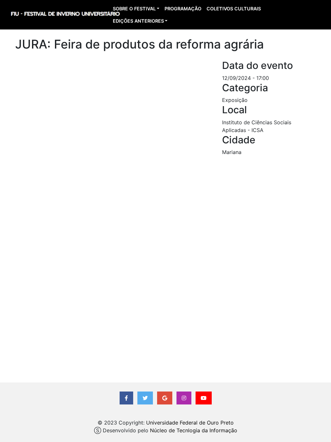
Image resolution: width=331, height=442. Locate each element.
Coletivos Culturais (234, 8)
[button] (126, 398)
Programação (183, 8)
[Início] (65, 15)
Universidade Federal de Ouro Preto (190, 422)
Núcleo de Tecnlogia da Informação (193, 430)
